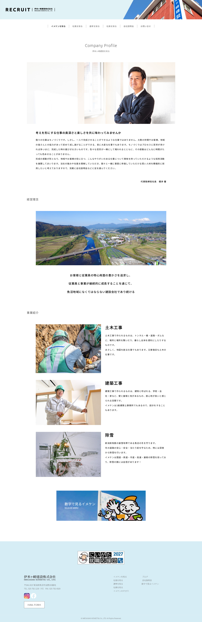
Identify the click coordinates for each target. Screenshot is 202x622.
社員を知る (111, 26)
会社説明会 (129, 26)
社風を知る (77, 26)
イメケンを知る (58, 26)
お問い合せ (146, 26)
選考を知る (94, 26)
